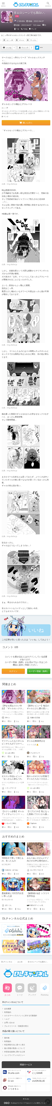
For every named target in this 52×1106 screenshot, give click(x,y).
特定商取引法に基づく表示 (14, 1045)
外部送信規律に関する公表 (14, 1052)
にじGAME (39, 1072)
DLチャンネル (26, 4)
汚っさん (33, 40)
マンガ (33, 29)
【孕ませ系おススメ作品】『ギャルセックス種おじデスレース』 (13, 708)
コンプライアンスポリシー (14, 1055)
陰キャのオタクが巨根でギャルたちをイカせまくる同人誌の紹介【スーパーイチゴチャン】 (38, 780)
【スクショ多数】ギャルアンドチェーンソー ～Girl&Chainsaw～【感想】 (13, 815)
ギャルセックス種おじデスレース (17, 104)
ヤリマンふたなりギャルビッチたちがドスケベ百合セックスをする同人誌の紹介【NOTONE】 (13, 745)
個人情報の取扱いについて (14, 1048)
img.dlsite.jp (12, 184)
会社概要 (7, 1009)
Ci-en (15, 1079)
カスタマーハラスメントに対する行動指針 (20, 1015)
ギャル (21, 40)
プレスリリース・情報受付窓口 (16, 1026)
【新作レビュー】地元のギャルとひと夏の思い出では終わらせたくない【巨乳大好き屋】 (38, 709)
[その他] (41, 48)
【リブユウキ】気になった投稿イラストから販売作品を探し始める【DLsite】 (38, 815)
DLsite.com (14, 1072)
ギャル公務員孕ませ (36, 741)
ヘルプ (6, 1019)
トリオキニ (14, 1087)
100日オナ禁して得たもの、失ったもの (13, 859)
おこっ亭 (10, 40)
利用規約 (7, 1012)
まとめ (20, 962)
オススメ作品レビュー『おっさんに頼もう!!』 (12, 777)
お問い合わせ (9, 1022)
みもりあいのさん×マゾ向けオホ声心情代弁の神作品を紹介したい (38, 861)
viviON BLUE (39, 1079)
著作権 (6, 1038)
